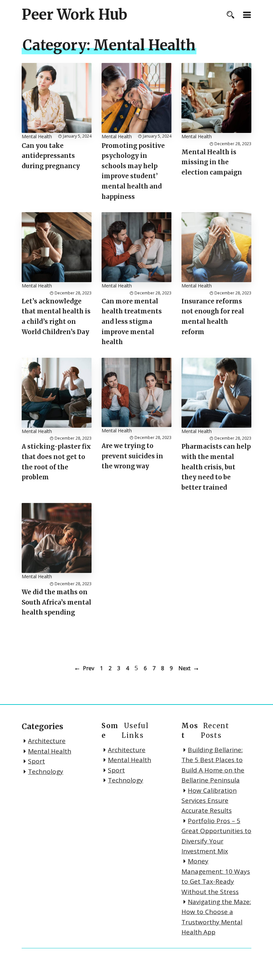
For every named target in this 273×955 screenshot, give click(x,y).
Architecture (47, 740)
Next (184, 668)
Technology (45, 771)
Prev (88, 668)
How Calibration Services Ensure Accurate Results (209, 800)
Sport (36, 761)
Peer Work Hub (74, 15)
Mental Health (37, 136)
